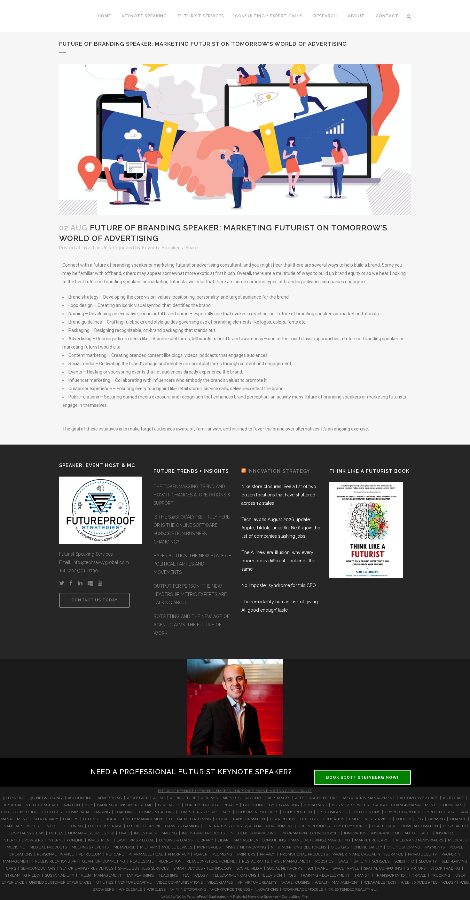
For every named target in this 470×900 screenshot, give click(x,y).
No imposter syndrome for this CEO (278, 585)
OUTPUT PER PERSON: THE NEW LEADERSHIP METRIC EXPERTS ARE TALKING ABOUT (190, 594)
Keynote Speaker (161, 247)
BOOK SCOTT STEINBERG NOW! (362, 777)
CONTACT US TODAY (94, 600)
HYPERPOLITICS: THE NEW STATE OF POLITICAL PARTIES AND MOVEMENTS (192, 564)
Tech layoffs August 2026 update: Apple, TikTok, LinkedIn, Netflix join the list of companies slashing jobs (280, 528)
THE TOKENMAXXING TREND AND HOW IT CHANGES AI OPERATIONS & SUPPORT (192, 495)
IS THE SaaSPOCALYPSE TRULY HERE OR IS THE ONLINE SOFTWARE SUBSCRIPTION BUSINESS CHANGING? (191, 529)
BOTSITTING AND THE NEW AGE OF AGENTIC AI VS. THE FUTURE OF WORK (191, 625)
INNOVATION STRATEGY (278, 471)
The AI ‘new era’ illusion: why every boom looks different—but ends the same (278, 561)
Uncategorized (118, 247)
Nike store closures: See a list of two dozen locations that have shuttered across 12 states (278, 495)
